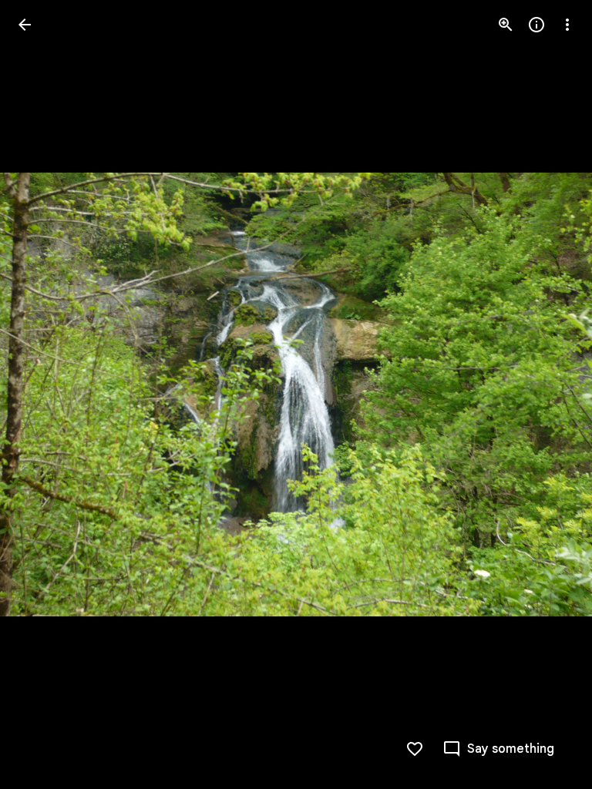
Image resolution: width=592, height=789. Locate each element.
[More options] (567, 24)
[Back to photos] (24, 24)
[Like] (414, 749)
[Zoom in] (505, 24)
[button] (43, 394)
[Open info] (536, 24)
